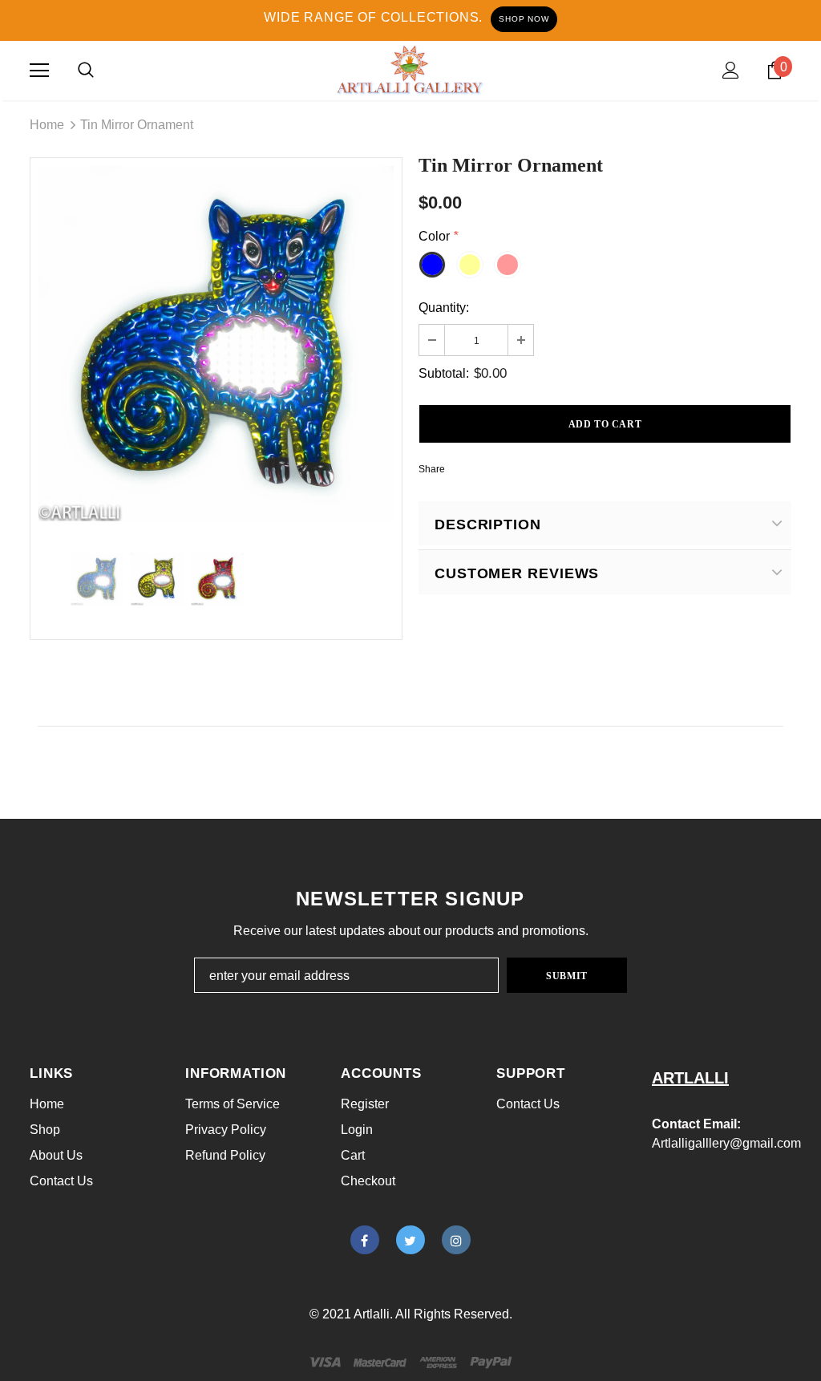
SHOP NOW (523, 18)
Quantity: (444, 307)
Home (47, 125)
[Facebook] (364, 1239)
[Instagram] (456, 1239)
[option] (216, 343)
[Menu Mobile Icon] (39, 70)
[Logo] (410, 70)
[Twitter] (410, 1239)
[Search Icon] (86, 71)
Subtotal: (444, 373)
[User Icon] (730, 70)
